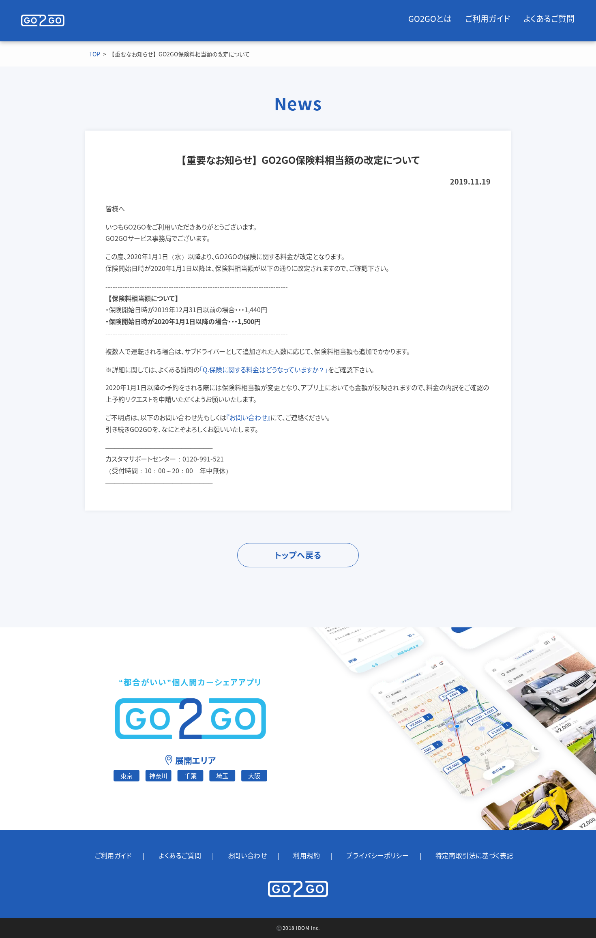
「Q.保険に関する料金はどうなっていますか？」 (263, 369)
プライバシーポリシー (377, 855)
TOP (94, 54)
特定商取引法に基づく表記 (474, 855)
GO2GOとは (430, 19)
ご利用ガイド (487, 19)
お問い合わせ (247, 855)
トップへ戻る (298, 555)
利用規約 (306, 855)
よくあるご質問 (549, 19)
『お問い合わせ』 (248, 417)
